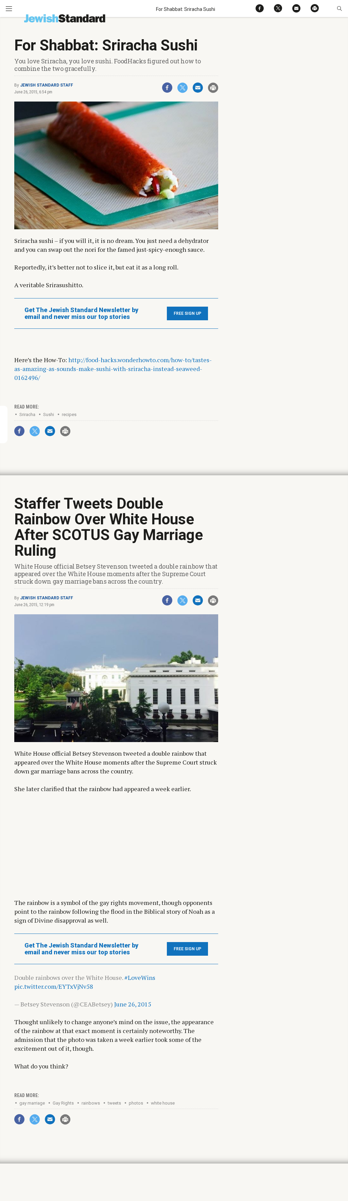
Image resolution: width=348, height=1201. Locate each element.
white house (163, 1103)
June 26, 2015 (132, 1004)
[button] (339, 8)
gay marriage (32, 1103)
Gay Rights (63, 1103)
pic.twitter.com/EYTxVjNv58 (53, 986)
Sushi (48, 414)
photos (136, 1103)
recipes (69, 414)
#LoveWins (139, 977)
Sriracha (27, 414)
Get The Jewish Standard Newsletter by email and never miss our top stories (81, 313)
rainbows (91, 1103)
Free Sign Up (187, 313)
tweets (114, 1103)
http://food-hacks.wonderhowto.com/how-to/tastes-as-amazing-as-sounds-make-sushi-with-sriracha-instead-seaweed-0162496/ (113, 369)
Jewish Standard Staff (46, 85)
